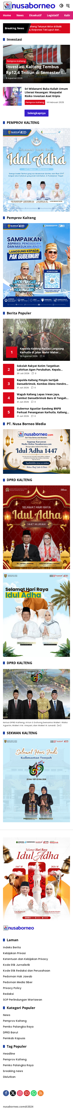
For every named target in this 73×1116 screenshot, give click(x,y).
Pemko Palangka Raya (18, 1027)
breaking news (13, 1071)
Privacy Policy (12, 988)
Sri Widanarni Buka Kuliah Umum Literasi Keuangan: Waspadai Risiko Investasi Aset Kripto (46, 92)
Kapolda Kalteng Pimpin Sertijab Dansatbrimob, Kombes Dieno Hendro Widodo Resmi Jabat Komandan (41, 382)
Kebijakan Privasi (14, 953)
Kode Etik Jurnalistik (16, 965)
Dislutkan (9, 1077)
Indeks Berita (12, 947)
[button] (61, 5)
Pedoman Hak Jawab (17, 976)
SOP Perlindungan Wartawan (22, 1000)
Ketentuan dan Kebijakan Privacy (25, 959)
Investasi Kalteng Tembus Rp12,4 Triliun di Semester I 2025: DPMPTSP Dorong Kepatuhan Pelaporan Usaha (35, 69)
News (6, 1015)
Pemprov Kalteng (16, 61)
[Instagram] (20, 1093)
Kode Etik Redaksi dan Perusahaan (26, 970)
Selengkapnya (36, 113)
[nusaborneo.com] (29, 5)
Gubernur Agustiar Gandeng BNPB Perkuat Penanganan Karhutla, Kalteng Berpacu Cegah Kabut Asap (42, 410)
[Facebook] (6, 1093)
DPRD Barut (10, 1032)
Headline (9, 1053)
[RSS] (41, 1093)
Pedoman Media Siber (18, 982)
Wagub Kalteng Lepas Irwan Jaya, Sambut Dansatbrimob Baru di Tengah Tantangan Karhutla (41, 396)
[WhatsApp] (34, 1093)
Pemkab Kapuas (14, 1038)
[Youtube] (27, 1093)
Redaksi (8, 994)
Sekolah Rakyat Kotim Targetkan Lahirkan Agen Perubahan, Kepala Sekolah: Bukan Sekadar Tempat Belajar (42, 367)
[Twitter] (13, 1093)
